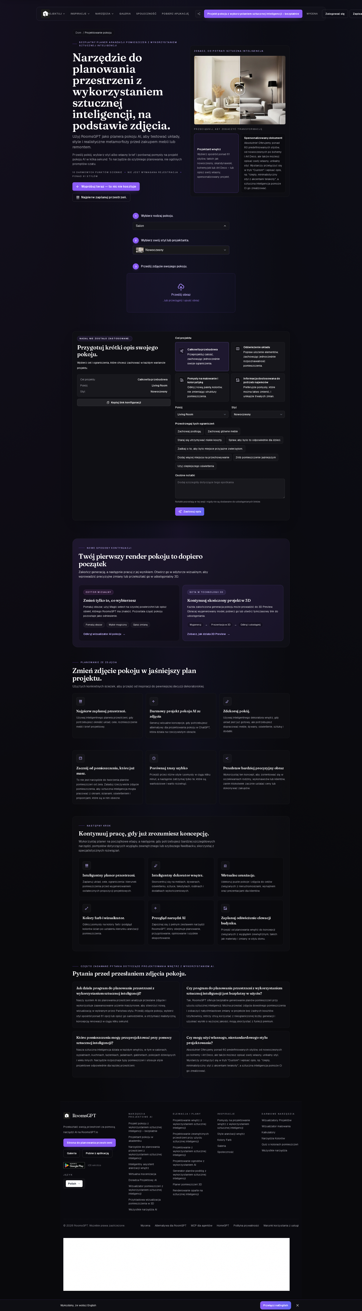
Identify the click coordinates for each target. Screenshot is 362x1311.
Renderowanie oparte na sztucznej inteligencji (188, 1192)
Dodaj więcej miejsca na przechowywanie (203, 457)
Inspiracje (78, 13)
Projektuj (54, 13)
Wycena (312, 13)
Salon (140, 226)
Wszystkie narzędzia (274, 1150)
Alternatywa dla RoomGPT (170, 1225)
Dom (78, 32)
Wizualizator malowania (276, 1126)
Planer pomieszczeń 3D (187, 1184)
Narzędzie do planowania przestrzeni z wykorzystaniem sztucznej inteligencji (145, 1152)
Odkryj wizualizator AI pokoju (104, 634)
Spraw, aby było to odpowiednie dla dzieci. (255, 440)
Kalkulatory (268, 1132)
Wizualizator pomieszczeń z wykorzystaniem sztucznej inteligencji (146, 1189)
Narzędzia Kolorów (273, 1138)
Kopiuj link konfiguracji (126, 402)
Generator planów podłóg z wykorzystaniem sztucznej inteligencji (189, 1174)
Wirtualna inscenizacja (142, 1174)
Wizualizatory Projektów (276, 1120)
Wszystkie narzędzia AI (143, 1209)
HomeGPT (223, 1225)
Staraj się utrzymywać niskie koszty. (200, 440)
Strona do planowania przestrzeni (89, 1142)
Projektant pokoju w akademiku (141, 1139)
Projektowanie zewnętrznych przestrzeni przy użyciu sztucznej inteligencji (191, 1137)
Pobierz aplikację (175, 13)
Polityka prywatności (246, 1225)
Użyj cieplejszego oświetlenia (196, 466)
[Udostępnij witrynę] (198, 13)
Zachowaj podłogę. (189, 431)
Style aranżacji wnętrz (231, 1134)
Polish (72, 1183)
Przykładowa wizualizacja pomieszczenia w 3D (145, 1201)
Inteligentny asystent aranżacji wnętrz (141, 1166)
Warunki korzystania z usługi (281, 1225)
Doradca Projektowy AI (143, 1180)
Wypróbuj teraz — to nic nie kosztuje (108, 186)
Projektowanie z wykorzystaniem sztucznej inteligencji (189, 1151)
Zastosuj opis (192, 511)
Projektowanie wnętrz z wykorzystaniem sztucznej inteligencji (189, 1124)
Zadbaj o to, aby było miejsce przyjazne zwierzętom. (210, 448)
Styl (234, 407)
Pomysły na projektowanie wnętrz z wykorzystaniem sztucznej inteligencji (233, 1124)
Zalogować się (334, 13)
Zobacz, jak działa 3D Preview (208, 634)
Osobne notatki (217, 488)
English (275, 1305)
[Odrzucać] (297, 1305)
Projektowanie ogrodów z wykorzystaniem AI (188, 1162)
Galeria (125, 13)
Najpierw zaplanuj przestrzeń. (104, 197)
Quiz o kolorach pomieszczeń (280, 1144)
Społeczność (146, 13)
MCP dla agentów (201, 1225)
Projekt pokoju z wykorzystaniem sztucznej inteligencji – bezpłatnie (145, 1127)
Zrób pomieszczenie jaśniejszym (256, 457)
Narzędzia (102, 13)
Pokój (179, 407)
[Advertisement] (176, 1264)
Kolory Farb (224, 1140)
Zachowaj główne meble (223, 431)
